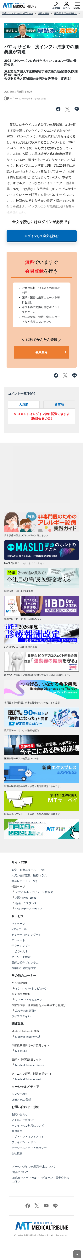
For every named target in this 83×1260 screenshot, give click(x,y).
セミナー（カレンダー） (26, 934)
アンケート (18, 940)
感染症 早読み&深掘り (65, 13)
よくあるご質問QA (23, 1119)
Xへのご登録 (19, 1094)
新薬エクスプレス (26, 903)
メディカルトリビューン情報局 (34, 892)
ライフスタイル (21, 1016)
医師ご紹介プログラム (25, 962)
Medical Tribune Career (29, 1065)
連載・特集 (43, 13)
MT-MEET (21, 1050)
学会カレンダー (21, 945)
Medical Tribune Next (28, 1079)
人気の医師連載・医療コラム (29, 875)
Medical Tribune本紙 (27, 1036)
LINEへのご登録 (21, 1099)
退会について (20, 1172)
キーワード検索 (21, 956)
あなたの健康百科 (26, 1010)
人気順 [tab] (23, 404)
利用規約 (17, 1131)
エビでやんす (20, 951)
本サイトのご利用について (28, 1125)
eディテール (19, 929)
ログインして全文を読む (41, 236)
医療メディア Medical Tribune (17, 13)
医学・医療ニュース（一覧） (29, 869)
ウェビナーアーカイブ (28, 908)
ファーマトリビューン (28, 999)
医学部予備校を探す (24, 968)
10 (11, 98)
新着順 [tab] (59, 404)
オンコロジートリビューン (31, 988)
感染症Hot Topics (25, 897)
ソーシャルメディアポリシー (29, 1147)
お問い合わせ (20, 1114)
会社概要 (17, 1153)
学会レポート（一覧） (25, 880)
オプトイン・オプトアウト (28, 1136)
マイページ (18, 923)
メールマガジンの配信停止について (34, 1166)
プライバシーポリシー (25, 1142)
